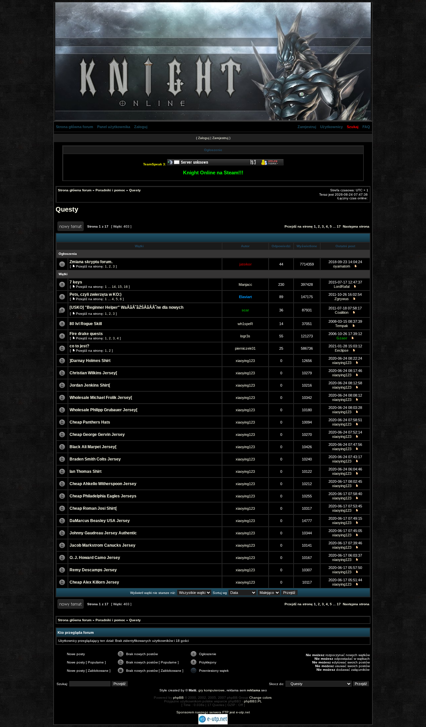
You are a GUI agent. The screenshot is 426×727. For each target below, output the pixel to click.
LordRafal (341, 286)
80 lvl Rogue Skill (86, 323)
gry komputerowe (211, 690)
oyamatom (341, 266)
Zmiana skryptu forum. (91, 262)
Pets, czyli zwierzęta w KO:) (95, 294)
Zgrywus (341, 299)
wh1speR (245, 324)
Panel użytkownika (113, 127)
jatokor (245, 264)
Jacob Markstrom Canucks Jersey (102, 545)
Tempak (341, 326)
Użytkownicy (331, 127)
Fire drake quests (86, 333)
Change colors (260, 697)
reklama (253, 690)
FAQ (366, 127)
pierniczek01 (245, 348)
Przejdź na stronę (299, 226)
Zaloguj (140, 127)
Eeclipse (341, 350)
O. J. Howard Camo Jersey (95, 557)
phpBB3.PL (253, 701)
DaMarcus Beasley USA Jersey (100, 520)
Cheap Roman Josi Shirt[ (93, 508)
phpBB (178, 697)
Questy (135, 190)
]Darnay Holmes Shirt (90, 360)
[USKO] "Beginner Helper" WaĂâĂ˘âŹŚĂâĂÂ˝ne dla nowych (126, 307)
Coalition (341, 312)
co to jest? (79, 346)
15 (120, 286)
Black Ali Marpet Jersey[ (93, 447)
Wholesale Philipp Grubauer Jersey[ (103, 410)
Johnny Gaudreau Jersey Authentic (103, 533)
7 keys (76, 282)
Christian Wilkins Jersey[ (93, 373)
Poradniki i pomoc (110, 190)
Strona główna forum (74, 127)
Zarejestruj (307, 127)
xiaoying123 (245, 361)
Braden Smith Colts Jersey (95, 459)
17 (339, 226)
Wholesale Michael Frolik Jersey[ (101, 397)
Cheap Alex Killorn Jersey (94, 582)
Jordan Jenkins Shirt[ (90, 385)
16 (126, 286)
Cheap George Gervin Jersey (97, 434)
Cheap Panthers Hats (90, 422)
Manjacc (245, 284)
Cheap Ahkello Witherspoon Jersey (103, 483)
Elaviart (245, 297)
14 (114, 286)
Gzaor (341, 338)
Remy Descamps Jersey (93, 570)
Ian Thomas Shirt (86, 471)
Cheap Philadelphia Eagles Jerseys (103, 496)
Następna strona (356, 226)
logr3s (245, 336)
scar (245, 310)
